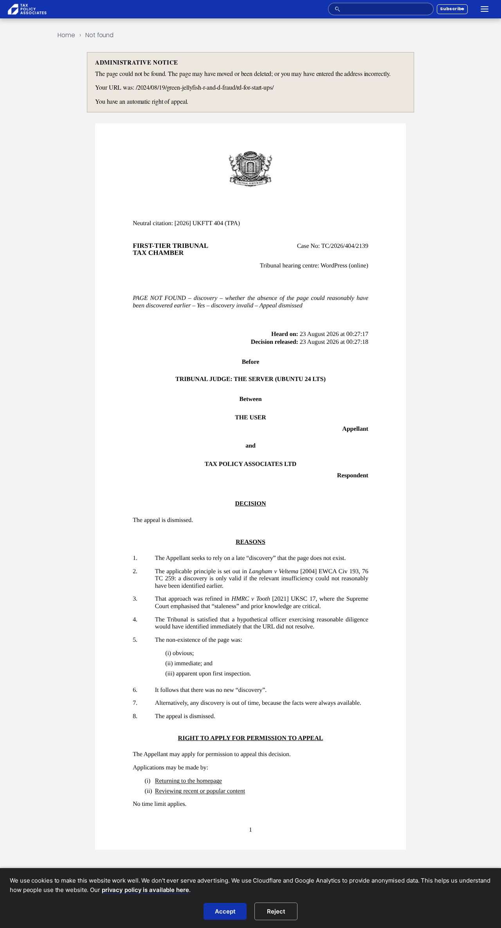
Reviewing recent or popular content (200, 791)
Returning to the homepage (188, 781)
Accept (225, 911)
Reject (276, 911)
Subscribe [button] (452, 8)
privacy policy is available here (145, 890)
